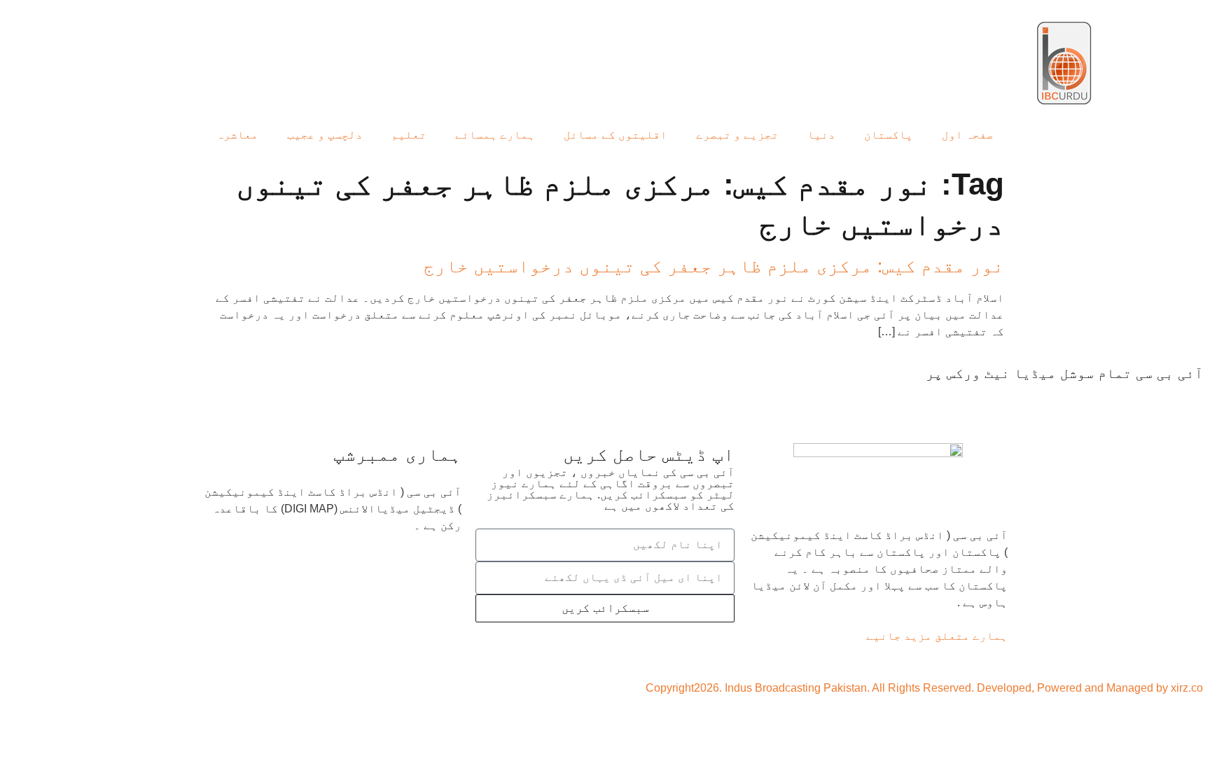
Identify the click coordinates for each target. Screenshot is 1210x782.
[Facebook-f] (1185, 399)
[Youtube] (1109, 399)
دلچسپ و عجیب (325, 135)
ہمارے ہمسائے (495, 135)
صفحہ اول (968, 135)
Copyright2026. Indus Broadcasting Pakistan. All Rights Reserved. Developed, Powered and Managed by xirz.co (924, 688)
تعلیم (408, 135)
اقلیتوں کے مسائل (615, 135)
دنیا (821, 135)
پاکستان (888, 135)
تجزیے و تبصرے (737, 135)
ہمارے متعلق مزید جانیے (937, 636)
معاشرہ (237, 135)
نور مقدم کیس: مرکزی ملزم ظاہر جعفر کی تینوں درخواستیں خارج (714, 266)
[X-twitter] (1147, 399)
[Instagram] (1031, 399)
